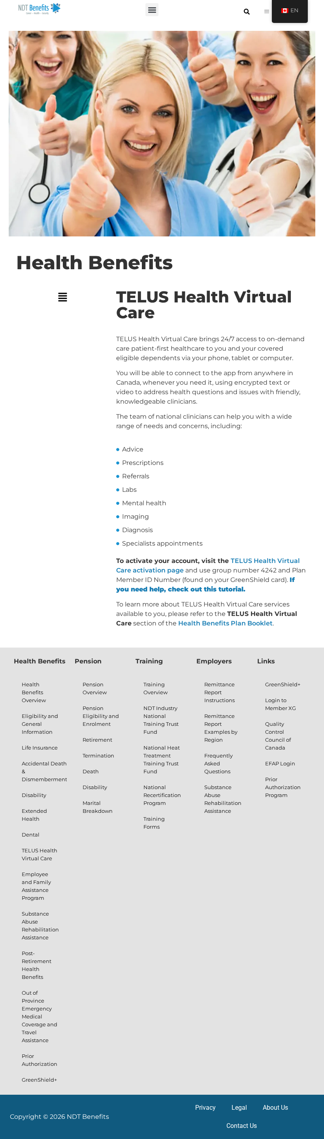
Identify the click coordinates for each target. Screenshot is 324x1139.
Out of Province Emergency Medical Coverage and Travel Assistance (39, 1016)
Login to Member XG (280, 704)
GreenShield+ (39, 1080)
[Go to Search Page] (246, 11)
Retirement (97, 740)
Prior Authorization (39, 1060)
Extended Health (34, 815)
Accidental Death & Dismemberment (44, 771)
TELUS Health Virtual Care (39, 854)
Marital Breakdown (98, 807)
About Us (275, 1107)
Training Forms (154, 823)
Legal (239, 1107)
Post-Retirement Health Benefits (36, 965)
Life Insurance (40, 747)
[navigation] (290, 11)
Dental (31, 834)
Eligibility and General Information (40, 724)
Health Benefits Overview (34, 692)
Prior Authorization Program (283, 787)
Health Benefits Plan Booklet (225, 623)
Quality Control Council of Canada (278, 736)
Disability (34, 795)
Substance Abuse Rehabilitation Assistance (40, 925)
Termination (98, 755)
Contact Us (241, 1126)
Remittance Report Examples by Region (220, 728)
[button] (151, 9)
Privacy (205, 1107)
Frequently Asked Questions (218, 763)
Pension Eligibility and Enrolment (101, 716)
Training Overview (155, 688)
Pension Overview (95, 688)
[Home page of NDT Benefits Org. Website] (40, 9)
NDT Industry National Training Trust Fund (161, 720)
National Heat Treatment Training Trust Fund (161, 759)
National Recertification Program (162, 795)
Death (91, 771)
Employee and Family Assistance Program (36, 886)
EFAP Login (280, 763)
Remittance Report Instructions (219, 692)
